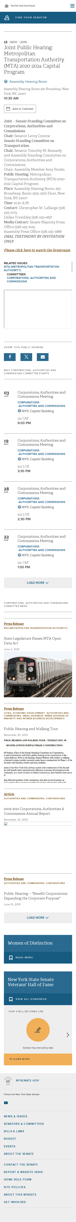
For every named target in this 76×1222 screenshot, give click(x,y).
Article (9, 794)
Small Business (33, 716)
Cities (7, 713)
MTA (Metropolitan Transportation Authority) (31, 268)
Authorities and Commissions (42, 406)
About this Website (20, 1194)
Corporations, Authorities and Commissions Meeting (42, 394)
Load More (35, 582)
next (67, 1035)
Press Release (14, 624)
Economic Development (29, 713)
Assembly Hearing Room (27, 82)
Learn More (21, 1059)
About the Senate (19, 1154)
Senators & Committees (24, 1124)
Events (9, 1146)
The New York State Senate (23, 6)
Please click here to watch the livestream (37, 250)
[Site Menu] (72, 6)
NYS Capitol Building (38, 411)
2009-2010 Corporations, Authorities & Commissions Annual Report (34, 811)
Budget (10, 1138)
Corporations (28, 402)
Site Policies (15, 1187)
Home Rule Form (18, 1179)
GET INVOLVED (15, 1202)
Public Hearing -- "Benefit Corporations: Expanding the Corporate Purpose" (36, 895)
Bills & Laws (14, 1131)
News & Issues (15, 1116)
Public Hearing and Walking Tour (31, 729)
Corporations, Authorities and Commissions (31, 279)
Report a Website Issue (23, 1172)
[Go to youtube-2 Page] (6, 1103)
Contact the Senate (21, 1164)
